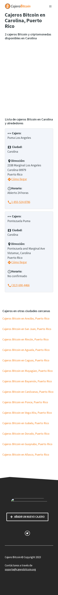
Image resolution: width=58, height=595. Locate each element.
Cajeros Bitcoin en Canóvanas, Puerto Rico (27, 392)
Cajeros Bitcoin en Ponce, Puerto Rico (25, 402)
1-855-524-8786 (18, 202)
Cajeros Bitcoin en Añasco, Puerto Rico (25, 454)
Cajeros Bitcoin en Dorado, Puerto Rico (25, 433)
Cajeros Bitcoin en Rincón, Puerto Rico (25, 339)
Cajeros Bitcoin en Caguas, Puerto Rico (25, 360)
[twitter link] (27, 533)
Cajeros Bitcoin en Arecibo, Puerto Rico (25, 318)
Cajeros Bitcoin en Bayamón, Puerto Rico (27, 381)
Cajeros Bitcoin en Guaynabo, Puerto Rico (27, 444)
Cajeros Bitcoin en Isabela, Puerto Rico (25, 423)
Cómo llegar (17, 179)
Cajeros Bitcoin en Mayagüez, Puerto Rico (27, 371)
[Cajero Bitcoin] (18, 6)
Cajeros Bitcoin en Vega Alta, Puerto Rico (27, 412)
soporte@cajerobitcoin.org (20, 569)
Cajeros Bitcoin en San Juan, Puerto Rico (26, 329)
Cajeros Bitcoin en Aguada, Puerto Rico (26, 350)
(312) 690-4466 (18, 285)
